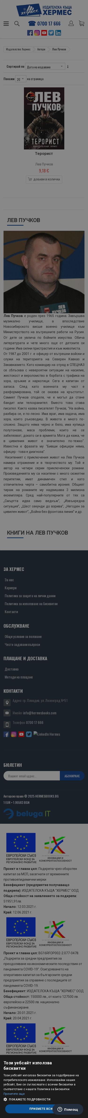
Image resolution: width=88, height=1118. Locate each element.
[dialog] (44, 1086)
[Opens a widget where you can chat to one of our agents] (67, 1110)
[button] (44, 1099)
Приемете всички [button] (44, 1109)
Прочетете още (14, 1094)
